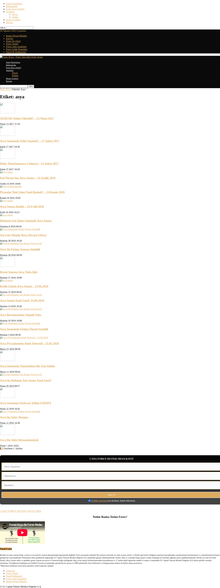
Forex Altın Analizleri (16, 46)
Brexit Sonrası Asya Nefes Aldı (18, 272)
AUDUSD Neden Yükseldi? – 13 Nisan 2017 (27, 118)
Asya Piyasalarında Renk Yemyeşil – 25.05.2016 (29, 343)
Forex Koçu (5, 89)
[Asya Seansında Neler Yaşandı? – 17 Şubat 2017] (7, 135)
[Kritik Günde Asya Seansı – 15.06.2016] (6, 280)
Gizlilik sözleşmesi (100, 500)
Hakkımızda (12, 6)
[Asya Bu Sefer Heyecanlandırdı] (7, 434)
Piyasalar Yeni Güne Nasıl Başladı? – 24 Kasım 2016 (32, 192)
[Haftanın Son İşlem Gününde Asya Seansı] (6, 215)
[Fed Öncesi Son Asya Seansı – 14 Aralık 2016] (6, 172)
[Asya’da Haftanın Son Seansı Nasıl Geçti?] (21, 374)
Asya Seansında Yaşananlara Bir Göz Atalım (27, 366)
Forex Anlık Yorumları (16, 49)
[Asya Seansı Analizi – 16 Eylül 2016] (6, 200)
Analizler (10, 11)
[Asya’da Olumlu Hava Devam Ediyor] (20, 229)
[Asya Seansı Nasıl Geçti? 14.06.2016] (21, 294)
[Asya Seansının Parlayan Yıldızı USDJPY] (7, 397)
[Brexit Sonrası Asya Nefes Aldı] (7, 266)
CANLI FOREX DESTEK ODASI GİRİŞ (20, 511)
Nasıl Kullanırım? (14, 576)
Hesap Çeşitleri (13, 20)
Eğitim (15, 17)
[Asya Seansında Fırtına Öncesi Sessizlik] (20, 323)
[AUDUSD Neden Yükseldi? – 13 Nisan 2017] (7, 112)
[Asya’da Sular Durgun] (20, 411)
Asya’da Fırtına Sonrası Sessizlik (20, 249)
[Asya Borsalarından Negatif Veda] (21, 309)
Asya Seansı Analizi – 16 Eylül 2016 (22, 206)
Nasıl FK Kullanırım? (16, 52)
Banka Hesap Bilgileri (16, 36)
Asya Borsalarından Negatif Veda (20, 314)
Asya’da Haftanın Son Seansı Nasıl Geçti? (25, 380)
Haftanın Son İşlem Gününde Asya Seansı (25, 220)
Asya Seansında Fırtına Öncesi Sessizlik (24, 329)
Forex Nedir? (12, 44)
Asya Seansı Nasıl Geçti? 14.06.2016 (22, 300)
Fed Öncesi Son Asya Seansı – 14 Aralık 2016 (28, 177)
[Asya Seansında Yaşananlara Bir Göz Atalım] (7, 360)
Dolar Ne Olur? (13, 41)
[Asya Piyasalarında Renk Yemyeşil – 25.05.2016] (24, 337)
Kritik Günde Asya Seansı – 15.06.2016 (24, 286)
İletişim (9, 22)
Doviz (15, 14)
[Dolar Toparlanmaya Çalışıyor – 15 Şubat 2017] (7, 158)
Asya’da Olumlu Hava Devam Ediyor (23, 235)
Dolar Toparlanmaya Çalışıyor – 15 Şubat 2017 (29, 163)
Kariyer (9, 38)
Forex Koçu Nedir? (15, 9)
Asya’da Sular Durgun (14, 417)
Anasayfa (10, 570)
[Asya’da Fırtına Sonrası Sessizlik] (21, 243)
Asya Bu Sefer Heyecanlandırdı (19, 439)
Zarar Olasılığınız (14, 3)
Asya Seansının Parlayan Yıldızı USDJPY (25, 403)
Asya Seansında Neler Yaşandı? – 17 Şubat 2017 (29, 140)
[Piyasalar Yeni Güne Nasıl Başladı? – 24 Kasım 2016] (11, 186)
